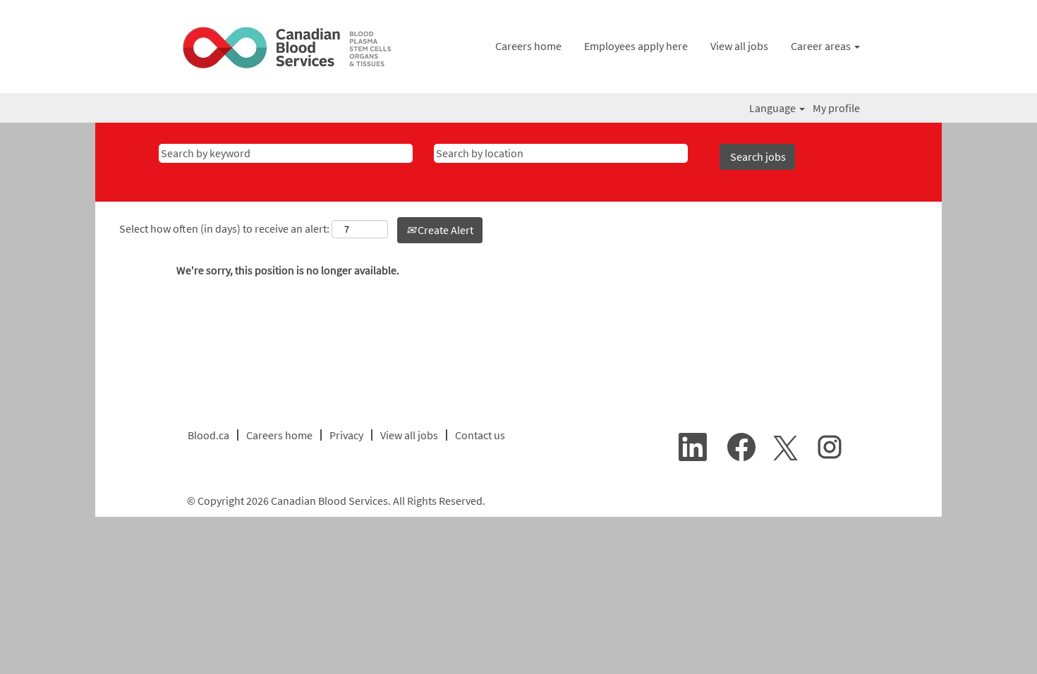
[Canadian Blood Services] (288, 50)
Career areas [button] (822, 46)
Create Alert (444, 230)
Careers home (528, 46)
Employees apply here (636, 46)
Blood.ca (208, 435)
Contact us (480, 435)
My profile (836, 108)
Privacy (346, 435)
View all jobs (739, 46)
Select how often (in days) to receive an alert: (224, 228)
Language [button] (773, 108)
